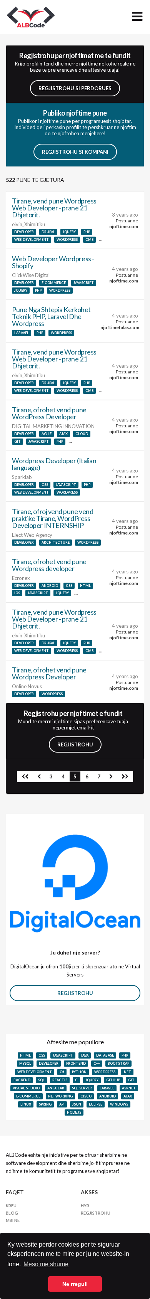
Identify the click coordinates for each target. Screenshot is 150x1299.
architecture (56, 542)
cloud (81, 434)
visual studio (26, 1088)
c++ (96, 1063)
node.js (74, 1112)
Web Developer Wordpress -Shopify (53, 262)
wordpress (67, 239)
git (17, 441)
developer (24, 232)
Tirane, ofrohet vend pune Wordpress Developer (49, 673)
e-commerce (54, 283)
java (84, 1055)
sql (41, 1080)
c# (62, 1072)
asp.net (129, 1088)
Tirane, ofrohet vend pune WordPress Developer (49, 413)
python (79, 1072)
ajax (63, 434)
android (50, 585)
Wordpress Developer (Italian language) (54, 464)
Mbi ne (13, 1220)
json (76, 1104)
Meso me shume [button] (45, 1264)
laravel (21, 333)
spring (45, 1104)
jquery (69, 232)
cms (89, 239)
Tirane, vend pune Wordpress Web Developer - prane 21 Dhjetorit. (54, 208)
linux (25, 1104)
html (85, 585)
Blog (12, 1212)
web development (31, 239)
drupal (48, 232)
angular (55, 1088)
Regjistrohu (75, 744)
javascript (83, 283)
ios (17, 593)
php (86, 232)
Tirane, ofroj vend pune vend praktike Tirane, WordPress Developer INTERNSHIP (52, 518)
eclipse (95, 1104)
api (62, 1104)
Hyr (85, 1205)
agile (47, 434)
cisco (86, 1096)
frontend (76, 1063)
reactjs (59, 1080)
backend (21, 1080)
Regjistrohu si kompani (75, 152)
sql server (82, 1088)
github (113, 1080)
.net (127, 1072)
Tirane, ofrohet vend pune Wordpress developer (49, 565)
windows (119, 1104)
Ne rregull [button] (75, 1284)
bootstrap (118, 1063)
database (105, 1055)
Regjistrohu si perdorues (75, 88)
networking (60, 1096)
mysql (25, 1063)
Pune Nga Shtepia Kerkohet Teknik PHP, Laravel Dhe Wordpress (51, 316)
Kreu (11, 1205)
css (45, 484)
